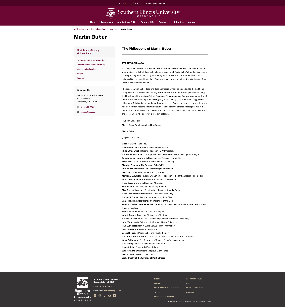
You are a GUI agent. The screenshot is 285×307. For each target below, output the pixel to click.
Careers (157, 283)
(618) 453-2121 (106, 286)
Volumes (113, 29)
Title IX (157, 292)
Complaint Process (194, 288)
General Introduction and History (91, 65)
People (80, 74)
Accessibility (191, 292)
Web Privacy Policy (194, 279)
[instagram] (99, 295)
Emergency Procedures (164, 297)
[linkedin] (114, 295)
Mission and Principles (86, 69)
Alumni (191, 22)
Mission (157, 279)
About (93, 22)
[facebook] (95, 295)
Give (137, 3)
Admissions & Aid (126, 22)
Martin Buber (126, 29)
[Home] (82, 289)
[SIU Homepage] (142, 13)
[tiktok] (104, 295)
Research (164, 22)
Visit (129, 3)
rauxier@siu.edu (88, 112)
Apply (121, 3)
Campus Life (147, 22)
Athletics (179, 22)
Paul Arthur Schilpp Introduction (91, 60)
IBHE (188, 283)
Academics (107, 22)
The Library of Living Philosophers (91, 29)
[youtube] (109, 295)
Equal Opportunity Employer (166, 288)
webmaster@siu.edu (113, 291)
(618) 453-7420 (87, 107)
